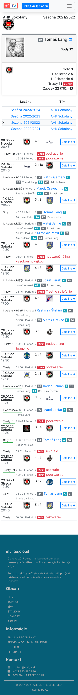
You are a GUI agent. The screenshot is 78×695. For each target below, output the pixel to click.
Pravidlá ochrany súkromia (28, 642)
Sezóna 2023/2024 (25, 110)
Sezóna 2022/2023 (25, 116)
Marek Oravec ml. (49, 188)
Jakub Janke (57, 182)
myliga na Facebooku (28, 675)
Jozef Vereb (52, 280)
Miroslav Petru (24, 217)
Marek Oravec (53, 320)
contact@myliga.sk (24, 667)
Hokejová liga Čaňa (35, 5)
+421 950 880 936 (24, 671)
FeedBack (14, 651)
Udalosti (14, 616)
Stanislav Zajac (25, 498)
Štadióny (14, 611)
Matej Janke (54, 217)
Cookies (13, 647)
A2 (46, 689)
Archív (12, 621)
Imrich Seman (53, 386)
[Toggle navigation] (69, 6)
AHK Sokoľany (61, 110)
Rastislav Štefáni (26, 193)
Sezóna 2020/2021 (25, 129)
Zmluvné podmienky (22, 637)
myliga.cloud (17, 551)
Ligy (10, 597)
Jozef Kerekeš (24, 228)
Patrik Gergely (54, 177)
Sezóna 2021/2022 (25, 122)
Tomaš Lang (29, 182)
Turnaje (13, 601)
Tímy (11, 606)
